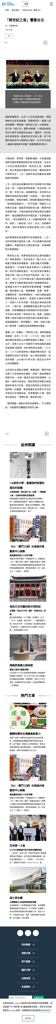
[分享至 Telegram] (12, 42)
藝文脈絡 (15, 10)
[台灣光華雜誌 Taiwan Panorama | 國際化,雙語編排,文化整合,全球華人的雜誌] (11, 4)
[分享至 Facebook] (25, 42)
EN (9, 36)
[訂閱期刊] (39, 4)
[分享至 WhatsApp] (19, 42)
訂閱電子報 (38, 998)
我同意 (28, 1018)
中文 (26, 4)
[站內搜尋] (33, 4)
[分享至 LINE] (38, 42)
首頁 (7, 10)
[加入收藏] (45, 42)
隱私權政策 (45, 1010)
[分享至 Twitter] (32, 42)
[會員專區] (45, 4)
